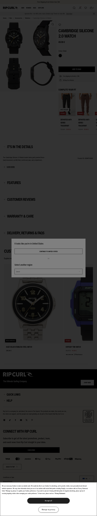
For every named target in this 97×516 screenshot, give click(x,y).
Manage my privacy (48, 509)
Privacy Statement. (60, 493)
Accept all (48, 501)
